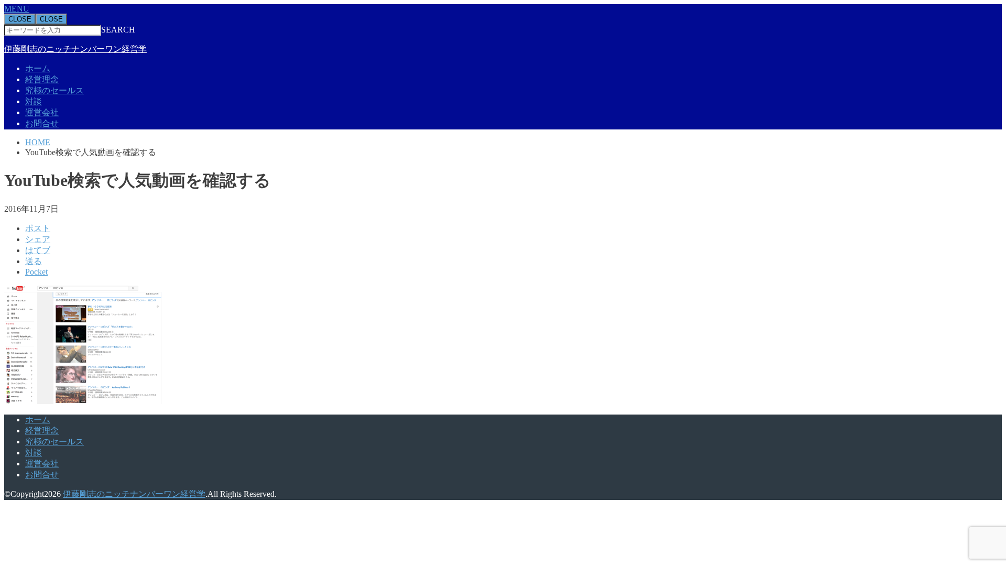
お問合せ (42, 123)
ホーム (37, 68)
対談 (33, 101)
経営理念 (42, 79)
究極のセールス (54, 90)
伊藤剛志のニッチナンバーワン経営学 (75, 49)
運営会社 (42, 112)
